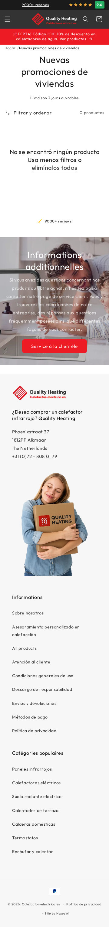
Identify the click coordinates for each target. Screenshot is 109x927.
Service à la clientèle (54, 346)
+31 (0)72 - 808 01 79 (34, 456)
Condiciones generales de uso (43, 675)
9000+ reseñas (35, 4)
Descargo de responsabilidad (42, 689)
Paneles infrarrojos (32, 769)
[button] (7, 19)
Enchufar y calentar (32, 851)
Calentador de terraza (35, 810)
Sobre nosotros (28, 613)
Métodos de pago (30, 717)
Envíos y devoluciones (34, 703)
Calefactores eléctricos (36, 782)
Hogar (10, 48)
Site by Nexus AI (57, 913)
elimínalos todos (55, 167)
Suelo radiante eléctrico (36, 796)
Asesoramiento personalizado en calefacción (46, 630)
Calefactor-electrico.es (41, 904)
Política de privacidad (34, 730)
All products (24, 648)
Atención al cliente (31, 662)
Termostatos (25, 838)
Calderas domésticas (33, 824)
